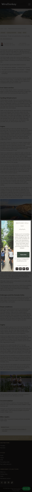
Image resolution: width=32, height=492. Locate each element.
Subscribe (23, 254)
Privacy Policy (26, 258)
